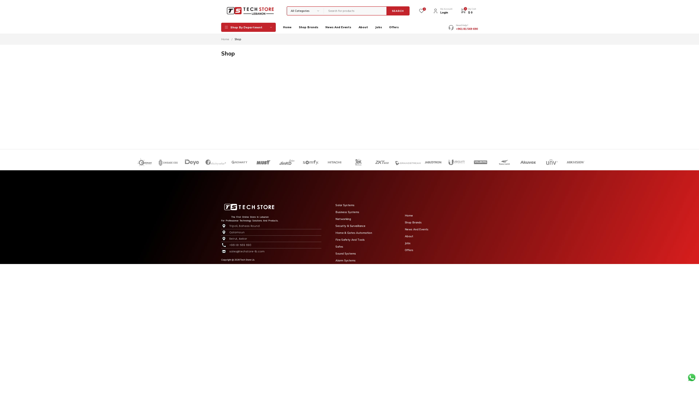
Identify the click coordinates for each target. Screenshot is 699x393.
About (409, 236)
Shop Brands (413, 222)
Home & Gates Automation (353, 233)
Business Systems (347, 212)
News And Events (417, 229)
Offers (409, 250)
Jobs (408, 243)
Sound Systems (345, 253)
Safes (339, 246)
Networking (343, 219)
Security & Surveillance (350, 226)
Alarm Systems (345, 260)
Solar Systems (344, 205)
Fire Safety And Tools (350, 239)
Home (225, 39)
